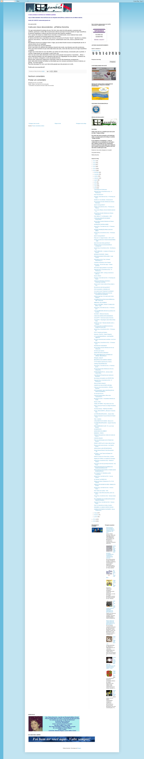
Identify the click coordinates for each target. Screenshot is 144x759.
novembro (96, 174)
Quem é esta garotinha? (99, 235)
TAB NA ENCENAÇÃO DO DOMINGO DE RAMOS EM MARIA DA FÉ (103, 467)
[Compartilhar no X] (53, 71)
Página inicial (58, 123)
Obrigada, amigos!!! (98, 357)
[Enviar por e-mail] (50, 71)
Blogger (79, 748)
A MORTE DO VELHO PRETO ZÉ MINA (103, 385)
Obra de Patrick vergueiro (100, 383)
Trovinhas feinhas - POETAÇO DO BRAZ (103, 408)
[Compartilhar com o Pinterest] (56, 71)
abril (95, 187)
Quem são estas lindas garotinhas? (102, 243)
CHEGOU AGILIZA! (98, 438)
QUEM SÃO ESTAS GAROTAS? (101, 352)
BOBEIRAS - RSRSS (99, 433)
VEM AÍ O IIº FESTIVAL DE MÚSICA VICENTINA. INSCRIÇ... (102, 281)
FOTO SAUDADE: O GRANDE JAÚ (102, 289)
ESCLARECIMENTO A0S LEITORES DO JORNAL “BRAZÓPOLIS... (103, 355)
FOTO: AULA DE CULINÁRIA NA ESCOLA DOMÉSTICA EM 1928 (103, 326)
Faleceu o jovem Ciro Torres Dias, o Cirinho (104, 456)
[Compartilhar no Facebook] (55, 71)
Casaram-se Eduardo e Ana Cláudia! (102, 262)
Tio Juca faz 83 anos (98, 393)
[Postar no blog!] (52, 71)
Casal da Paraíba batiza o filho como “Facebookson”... (102, 396)
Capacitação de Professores (100, 189)
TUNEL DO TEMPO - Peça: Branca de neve (104, 403)
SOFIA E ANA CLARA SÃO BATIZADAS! (103, 448)
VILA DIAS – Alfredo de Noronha (101, 313)
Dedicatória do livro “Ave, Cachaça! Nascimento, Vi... (102, 260)
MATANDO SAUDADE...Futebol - (101, 254)
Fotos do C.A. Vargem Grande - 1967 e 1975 (104, 237)
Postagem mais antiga (81, 123)
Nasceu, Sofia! (97, 401)
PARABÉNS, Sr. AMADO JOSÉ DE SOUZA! (103, 507)
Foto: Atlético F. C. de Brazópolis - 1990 (103, 216)
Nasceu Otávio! (97, 275)
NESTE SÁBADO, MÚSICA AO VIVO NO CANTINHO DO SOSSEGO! (103, 294)
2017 (94, 160)
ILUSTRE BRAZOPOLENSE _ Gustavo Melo (104, 414)
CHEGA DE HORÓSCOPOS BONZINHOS (103, 315)
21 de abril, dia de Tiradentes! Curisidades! (104, 291)
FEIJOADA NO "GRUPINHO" (100, 345)
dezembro (96, 172)
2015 (94, 164)
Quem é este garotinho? (99, 204)
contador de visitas (96, 50)
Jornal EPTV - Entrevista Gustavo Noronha (103, 317)
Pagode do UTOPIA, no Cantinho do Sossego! (104, 458)
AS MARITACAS (97, 429)
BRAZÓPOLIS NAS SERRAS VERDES (103, 359)
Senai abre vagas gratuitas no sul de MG (103, 267)
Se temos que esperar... (99, 350)
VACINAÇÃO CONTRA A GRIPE (101, 224)
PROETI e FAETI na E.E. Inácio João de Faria (104, 443)
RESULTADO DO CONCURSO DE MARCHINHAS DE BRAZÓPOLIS (110, 622)
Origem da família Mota (114, 674)
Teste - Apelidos (97, 419)
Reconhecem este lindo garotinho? (102, 287)
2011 (94, 519)
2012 (94, 170)
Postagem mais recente (34, 123)
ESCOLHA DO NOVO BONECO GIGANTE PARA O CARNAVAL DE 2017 (110, 530)
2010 (94, 521)
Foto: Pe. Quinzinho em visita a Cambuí (103, 505)
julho (95, 182)
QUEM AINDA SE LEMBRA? (100, 431)
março (95, 512)
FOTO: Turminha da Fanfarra (100, 332)
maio (95, 185)
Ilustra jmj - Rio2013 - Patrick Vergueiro (103, 334)
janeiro (96, 516)
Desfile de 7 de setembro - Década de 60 (103, 199)
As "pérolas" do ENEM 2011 (100, 479)
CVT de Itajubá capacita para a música (103, 361)
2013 (94, 168)
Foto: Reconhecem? (98, 194)
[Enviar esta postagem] (47, 71)
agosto (96, 180)
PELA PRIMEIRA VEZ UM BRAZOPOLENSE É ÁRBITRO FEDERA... (104, 499)
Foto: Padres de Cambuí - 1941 (101, 490)
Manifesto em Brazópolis (114, 693)
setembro (96, 178)
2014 (94, 166)
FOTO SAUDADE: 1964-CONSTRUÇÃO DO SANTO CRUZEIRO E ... (104, 391)
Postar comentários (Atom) (38, 125)
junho (95, 184)
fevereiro (96, 514)
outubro (96, 176)
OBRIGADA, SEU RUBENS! (100, 302)
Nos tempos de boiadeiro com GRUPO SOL (104, 378)
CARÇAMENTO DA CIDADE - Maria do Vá (103, 421)
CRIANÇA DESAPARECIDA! (100, 363)
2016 (94, 162)
